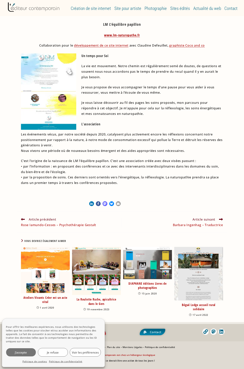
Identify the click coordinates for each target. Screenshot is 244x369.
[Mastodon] (213, 332)
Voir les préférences (85, 352)
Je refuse (53, 352)
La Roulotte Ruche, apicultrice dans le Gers (96, 301)
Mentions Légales (132, 347)
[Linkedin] (221, 332)
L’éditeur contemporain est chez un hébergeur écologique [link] (122, 355)
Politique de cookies (34, 361)
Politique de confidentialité (65, 361)
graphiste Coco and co (187, 45)
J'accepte (21, 352)
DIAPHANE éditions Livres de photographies (147, 285)
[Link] (205, 332)
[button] (91, 203)
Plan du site (113, 347)
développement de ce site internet (101, 45)
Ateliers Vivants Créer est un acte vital (45, 300)
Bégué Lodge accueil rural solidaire (198, 307)
